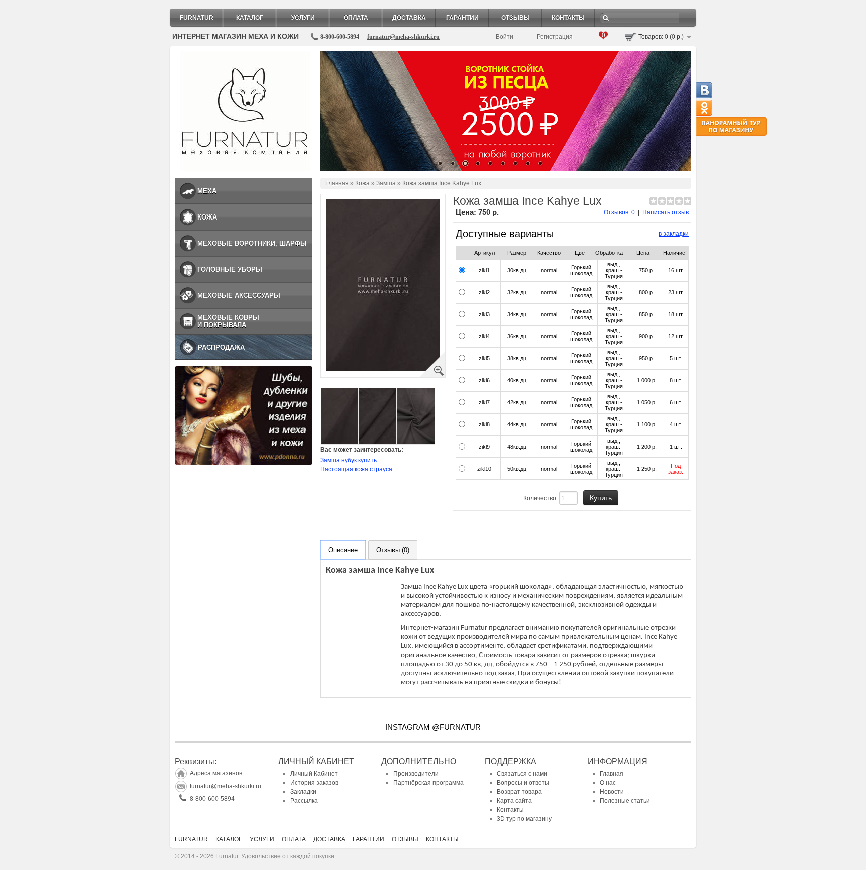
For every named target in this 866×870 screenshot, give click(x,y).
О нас (608, 782)
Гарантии (462, 17)
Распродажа (221, 347)
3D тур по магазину (524, 818)
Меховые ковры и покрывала (228, 321)
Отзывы (515, 17)
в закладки (674, 233)
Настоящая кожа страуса (356, 469)
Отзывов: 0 (619, 212)
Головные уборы (229, 269)
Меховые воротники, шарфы (252, 243)
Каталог (249, 17)
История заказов (314, 782)
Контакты (568, 17)
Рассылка (304, 800)
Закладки (303, 791)
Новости (612, 791)
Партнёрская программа (428, 782)
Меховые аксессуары (238, 295)
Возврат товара (519, 791)
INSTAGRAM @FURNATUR (433, 727)
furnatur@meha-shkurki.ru (403, 36)
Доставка (409, 17)
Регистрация (555, 36)
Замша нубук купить (348, 460)
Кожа (207, 217)
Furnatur (196, 17)
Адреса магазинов (216, 773)
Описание (343, 550)
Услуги (303, 17)
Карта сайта (514, 800)
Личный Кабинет (314, 773)
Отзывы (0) (392, 550)
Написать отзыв (665, 212)
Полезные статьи (625, 800)
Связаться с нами (522, 773)
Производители (416, 773)
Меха (206, 191)
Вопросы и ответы (523, 782)
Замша (386, 183)
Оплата (356, 17)
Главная (337, 183)
